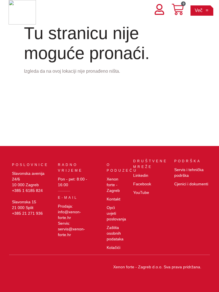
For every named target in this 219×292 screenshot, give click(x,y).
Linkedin (140, 175)
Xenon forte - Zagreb (113, 185)
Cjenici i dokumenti (191, 184)
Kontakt (113, 199)
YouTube (141, 192)
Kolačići (113, 247)
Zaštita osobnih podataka (115, 233)
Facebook (142, 184)
